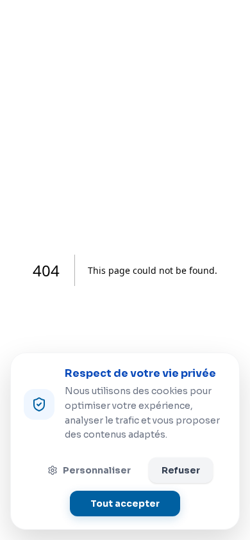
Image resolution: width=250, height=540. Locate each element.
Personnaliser (97, 470)
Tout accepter (125, 503)
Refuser (181, 470)
